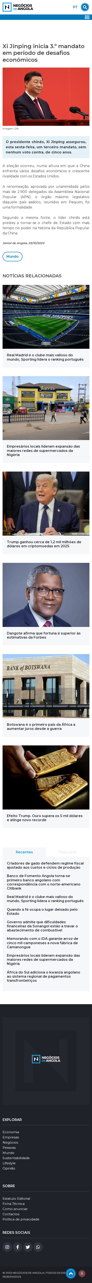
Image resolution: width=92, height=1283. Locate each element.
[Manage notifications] (82, 1273)
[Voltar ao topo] (71, 1273)
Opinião (9, 1168)
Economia (11, 1132)
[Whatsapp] (38, 1247)
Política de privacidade (21, 1219)
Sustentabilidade (16, 1158)
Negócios (10, 1142)
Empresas (11, 1137)
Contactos (11, 1214)
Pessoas (9, 1148)
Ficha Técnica (14, 1204)
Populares (68, 852)
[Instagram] (7, 1247)
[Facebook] (17, 1247)
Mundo (12, 256)
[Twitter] (28, 1247)
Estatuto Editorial (16, 1198)
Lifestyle (9, 1163)
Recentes (24, 852)
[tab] (24, 852)
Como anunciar (15, 1209)
